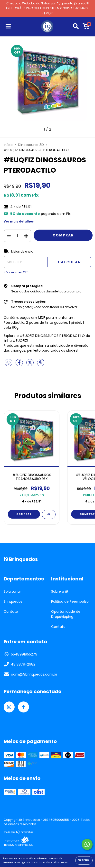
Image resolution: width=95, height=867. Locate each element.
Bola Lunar (12, 591)
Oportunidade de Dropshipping (65, 614)
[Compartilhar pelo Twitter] (30, 364)
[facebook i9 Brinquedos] (23, 706)
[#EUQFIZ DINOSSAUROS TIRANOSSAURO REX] (49, 514)
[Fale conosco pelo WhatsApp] (87, 844)
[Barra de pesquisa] (76, 26)
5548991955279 (24, 654)
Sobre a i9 (59, 591)
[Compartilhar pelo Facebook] (20, 364)
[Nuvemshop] (19, 833)
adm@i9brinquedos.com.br (34, 674)
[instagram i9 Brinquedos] (9, 706)
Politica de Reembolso (70, 601)
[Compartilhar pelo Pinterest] (40, 364)
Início (8, 144)
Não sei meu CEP (16, 272)
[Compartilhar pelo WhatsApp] (8, 363)
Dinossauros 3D (31, 144)
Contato (11, 611)
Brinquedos (13, 601)
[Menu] (8, 26)
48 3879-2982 (23, 664)
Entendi (83, 860)
